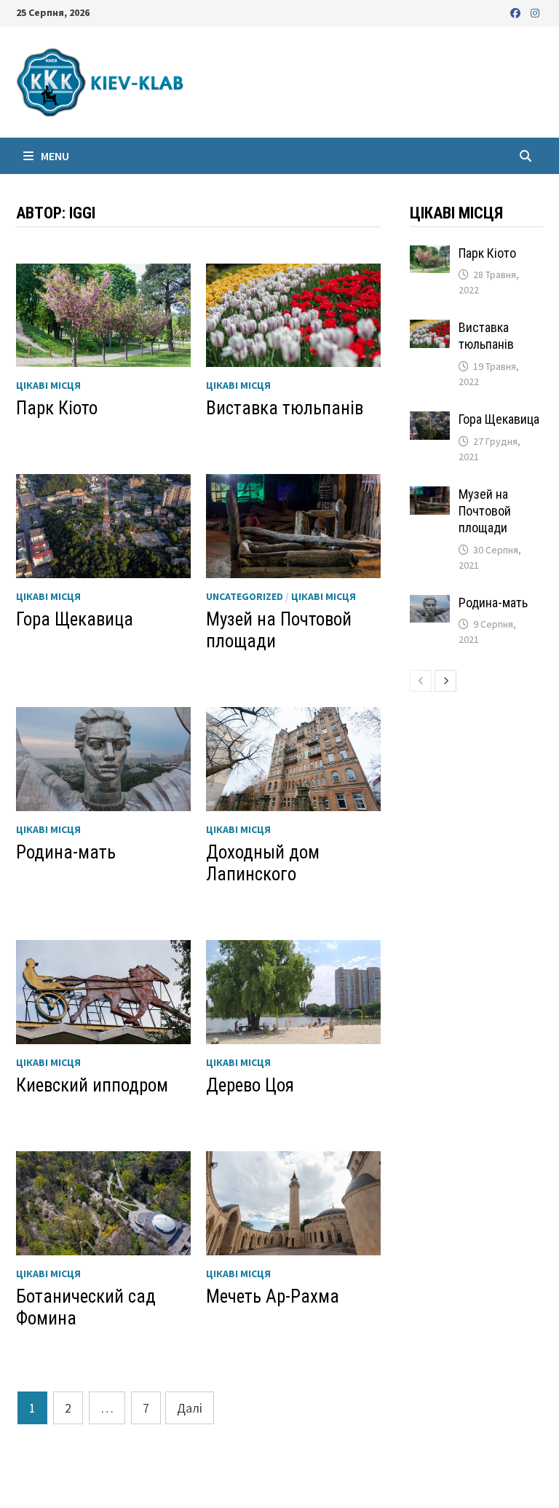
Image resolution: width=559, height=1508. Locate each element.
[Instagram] (535, 12)
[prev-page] (421, 681)
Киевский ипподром (92, 1085)
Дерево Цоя (250, 1085)
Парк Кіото (57, 408)
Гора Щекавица (74, 619)
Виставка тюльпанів (284, 408)
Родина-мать (66, 852)
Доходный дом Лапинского (263, 863)
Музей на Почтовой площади (485, 510)
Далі (189, 1408)
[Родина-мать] (430, 604)
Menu (54, 156)
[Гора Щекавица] (430, 421)
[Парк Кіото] (430, 255)
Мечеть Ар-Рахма (272, 1296)
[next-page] (445, 681)
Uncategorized (244, 596)
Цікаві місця (48, 385)
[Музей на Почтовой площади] (430, 496)
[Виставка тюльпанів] (430, 329)
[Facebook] (517, 12)
